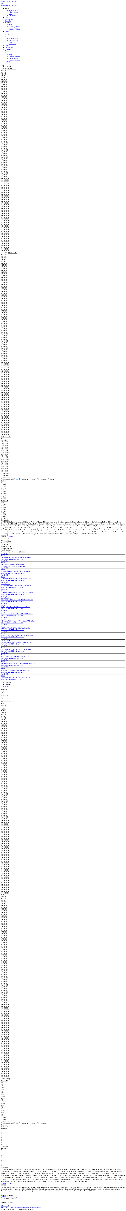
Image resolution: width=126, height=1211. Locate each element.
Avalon (33, 522)
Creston (103, 524)
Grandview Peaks (75, 526)
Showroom (12, 15)
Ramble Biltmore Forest (111, 528)
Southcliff (32, 530)
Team (10, 14)
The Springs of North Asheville (10, 534)
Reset (11, 536)
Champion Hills (44, 524)
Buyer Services (13, 10)
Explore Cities (36, 1207)
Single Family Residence (28, 479)
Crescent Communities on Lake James (86, 524)
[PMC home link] (9, 1)
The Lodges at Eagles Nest (49, 532)
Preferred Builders (14, 26)
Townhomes (43, 479)
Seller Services (13, 12)
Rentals (52, 479)
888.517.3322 (5, 1206)
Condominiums (8, 479)
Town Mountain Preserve (73, 534)
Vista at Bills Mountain (90, 534)
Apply (3, 1185)
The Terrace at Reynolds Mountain (34, 534)
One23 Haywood (72, 528)
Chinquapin (68, 524)
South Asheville (21, 530)
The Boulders (87, 530)
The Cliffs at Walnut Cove (108, 1177)
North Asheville (52, 528)
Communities (9, 19)
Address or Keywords (7, 702)
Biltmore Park (100, 522)
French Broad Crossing (22, 526)
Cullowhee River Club (116, 524)
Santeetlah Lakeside (7, 530)
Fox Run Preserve (6, 526)
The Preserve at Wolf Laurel (90, 532)
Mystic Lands (40, 528)
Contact (7, 31)
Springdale (40, 530)
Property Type (5, 1121)
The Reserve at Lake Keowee (111, 532)
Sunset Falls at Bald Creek (62, 530)
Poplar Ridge (97, 528)
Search (4, 536)
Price (2, 704)
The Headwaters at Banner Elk (28, 532)
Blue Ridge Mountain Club (16, 524)
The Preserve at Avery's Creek (69, 532)
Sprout (49, 530)
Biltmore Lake (89, 522)
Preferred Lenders (14, 30)
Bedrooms (4, 1125)
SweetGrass (76, 530)
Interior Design (13, 28)
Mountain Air (13, 528)
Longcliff (4, 528)
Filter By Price (5, 538)
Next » (7, 686)
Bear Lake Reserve (64, 522)
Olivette (62, 528)
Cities (6, 17)
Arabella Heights (23, 522)
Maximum (4, 252)
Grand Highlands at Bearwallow (57, 526)
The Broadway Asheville (102, 530)
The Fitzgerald (11, 532)
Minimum (4, 68)
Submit (22, 552)
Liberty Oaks (119, 526)
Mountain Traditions (26, 528)
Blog (10, 24)
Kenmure (109, 526)
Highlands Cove (98, 526)
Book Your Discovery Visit (9, 1207)
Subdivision (4, 1167)
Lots (16, 479)
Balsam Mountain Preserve (46, 522)
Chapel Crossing (56, 524)
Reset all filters (7, 1183)
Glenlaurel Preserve (38, 526)
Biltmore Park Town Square (102, 1169)
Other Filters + (8, 541)
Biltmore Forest (77, 522)
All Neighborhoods (9, 522)
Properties (8, 21)
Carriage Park (32, 524)
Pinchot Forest (85, 528)
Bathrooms (4, 1146)
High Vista (87, 526)
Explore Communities (25, 1207)
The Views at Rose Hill (54, 534)
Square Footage (6, 1079)
